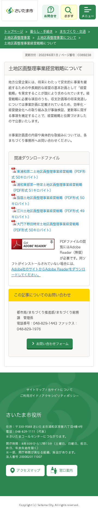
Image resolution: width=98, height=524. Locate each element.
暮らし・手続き (41, 31)
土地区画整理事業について (56, 37)
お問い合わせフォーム (52, 343)
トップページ (13, 31)
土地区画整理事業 (17, 37)
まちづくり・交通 (73, 31)
